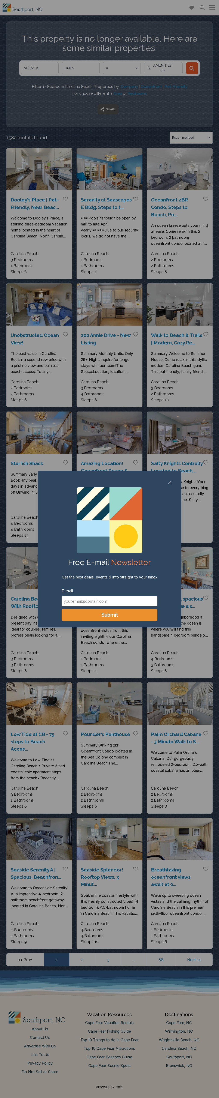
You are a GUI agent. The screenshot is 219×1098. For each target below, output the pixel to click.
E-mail (67, 591)
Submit (109, 615)
